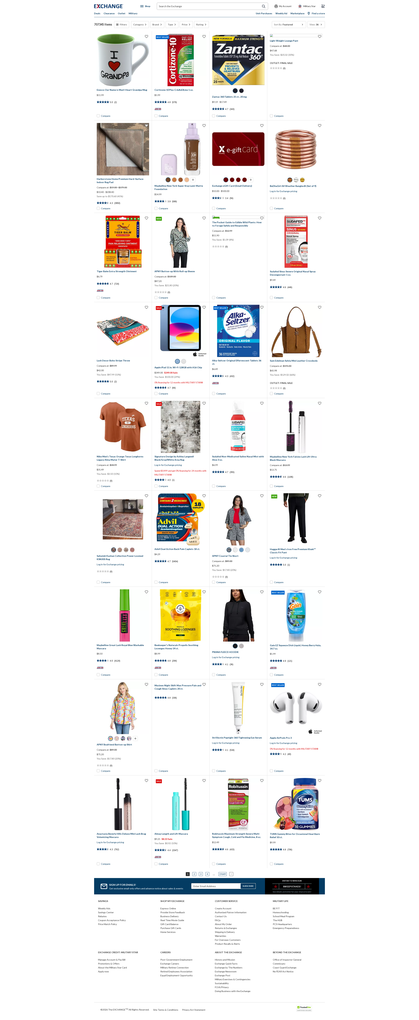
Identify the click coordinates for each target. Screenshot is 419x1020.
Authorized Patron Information (230, 912)
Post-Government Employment (176, 959)
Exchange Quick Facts (226, 963)
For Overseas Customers (228, 939)
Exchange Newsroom (226, 971)
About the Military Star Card (112, 967)
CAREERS (165, 952)
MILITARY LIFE (280, 901)
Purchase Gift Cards (170, 928)
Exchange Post (222, 975)
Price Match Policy (107, 924)
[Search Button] (263, 6)
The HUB (277, 920)
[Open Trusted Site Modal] (304, 1008)
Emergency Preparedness (286, 928)
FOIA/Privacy (222, 987)
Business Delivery (169, 916)
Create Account (223, 908)
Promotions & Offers (108, 963)
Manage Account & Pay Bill (111, 959)
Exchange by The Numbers (228, 967)
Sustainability (222, 983)
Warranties (220, 936)
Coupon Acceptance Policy (112, 920)
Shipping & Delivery (225, 932)
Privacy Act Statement (193, 1009)
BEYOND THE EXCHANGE (287, 952)
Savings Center (106, 912)
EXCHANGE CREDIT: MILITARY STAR (118, 952)
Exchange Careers (169, 963)
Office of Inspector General (287, 959)
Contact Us (221, 916)
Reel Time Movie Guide (172, 920)
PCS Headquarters (282, 924)
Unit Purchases (264, 13)
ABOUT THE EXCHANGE (228, 952)
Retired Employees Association (176, 971)
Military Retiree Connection (174, 967)
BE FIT (276, 908)
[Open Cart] (323, 6)
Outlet (121, 13)
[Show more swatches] (193, 179)
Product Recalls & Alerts (227, 943)
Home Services (168, 932)
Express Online (168, 908)
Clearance (109, 13)
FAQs (218, 920)
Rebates (102, 916)
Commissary (279, 963)
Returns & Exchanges (226, 928)
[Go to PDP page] (123, 60)
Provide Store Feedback (172, 912)
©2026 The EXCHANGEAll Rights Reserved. (124, 1009)
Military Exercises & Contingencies (232, 979)
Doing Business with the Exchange (232, 991)
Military (133, 13)
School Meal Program (283, 916)
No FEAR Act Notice (283, 971)
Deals (97, 13)
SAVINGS (103, 901)
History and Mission (225, 959)
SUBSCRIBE (248, 886)
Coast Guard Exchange (284, 967)
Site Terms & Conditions (165, 1009)
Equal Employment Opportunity (176, 975)
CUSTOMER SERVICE (226, 901)
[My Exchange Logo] (115, 6)
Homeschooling (281, 912)
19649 (222, 874)
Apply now (103, 971)
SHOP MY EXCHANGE (172, 901)
